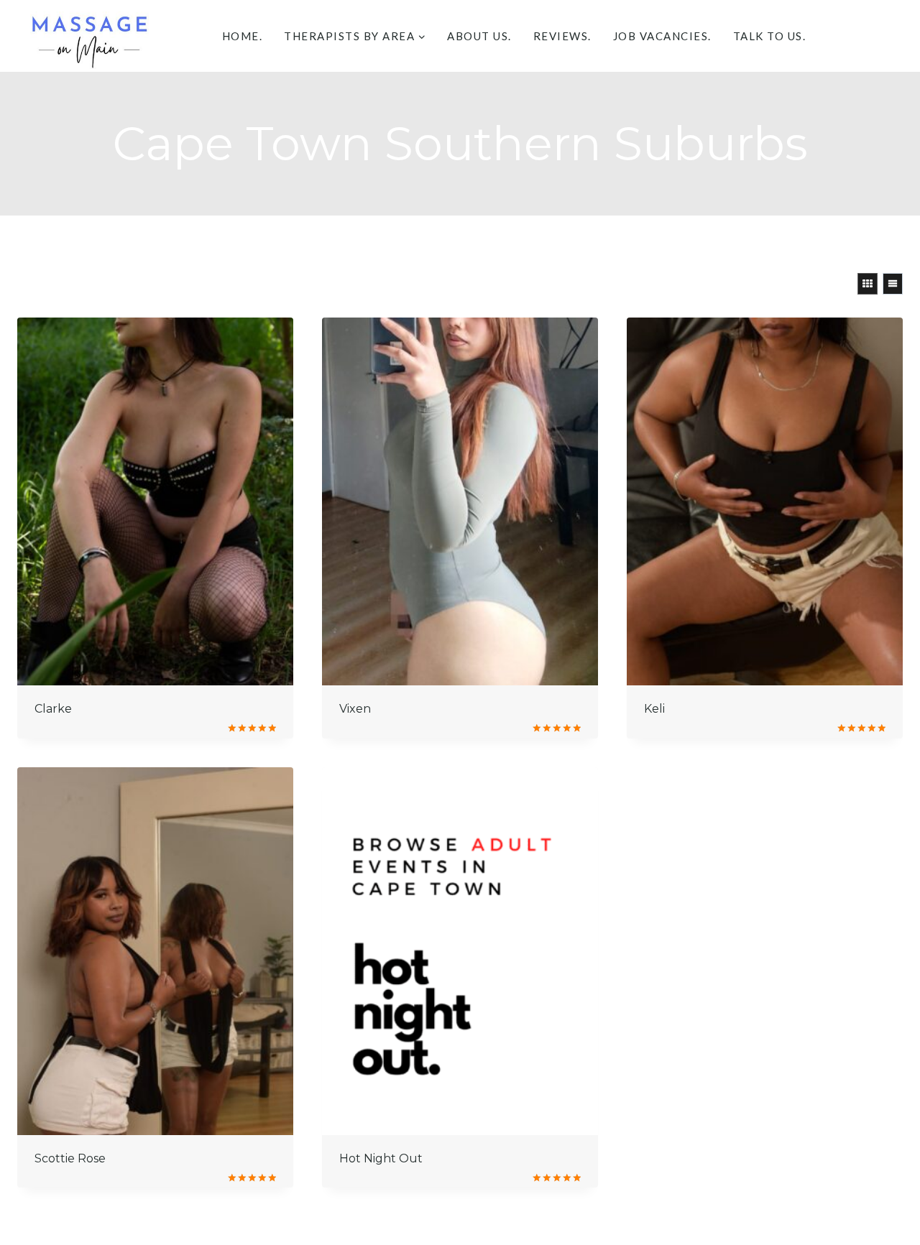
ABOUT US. (479, 35)
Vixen (355, 709)
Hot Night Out (381, 1158)
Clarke (53, 709)
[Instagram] (886, 36)
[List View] (893, 284)
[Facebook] (850, 36)
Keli (654, 709)
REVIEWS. (562, 35)
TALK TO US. (769, 35)
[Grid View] (867, 284)
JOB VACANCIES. (662, 35)
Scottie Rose (70, 1158)
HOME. (242, 35)
